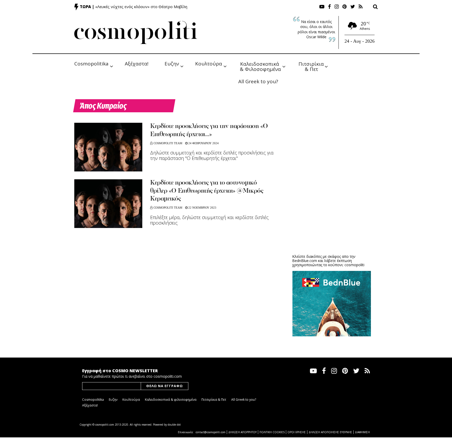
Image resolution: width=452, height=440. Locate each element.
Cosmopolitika (91, 63)
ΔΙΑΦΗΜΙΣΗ (362, 432)
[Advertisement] (331, 209)
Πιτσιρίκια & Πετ (311, 66)
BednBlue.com (304, 260)
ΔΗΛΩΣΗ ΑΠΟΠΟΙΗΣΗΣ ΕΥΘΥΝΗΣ (330, 432)
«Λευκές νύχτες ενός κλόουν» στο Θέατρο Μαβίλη (141, 6)
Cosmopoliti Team (168, 143)
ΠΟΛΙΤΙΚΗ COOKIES (272, 432)
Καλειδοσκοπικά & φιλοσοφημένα (170, 399)
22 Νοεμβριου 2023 (202, 207)
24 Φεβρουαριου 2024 (203, 143)
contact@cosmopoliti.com (210, 432)
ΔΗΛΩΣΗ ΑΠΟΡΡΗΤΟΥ (242, 432)
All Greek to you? (258, 81)
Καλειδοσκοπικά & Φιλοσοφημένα (260, 66)
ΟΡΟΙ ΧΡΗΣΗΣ (296, 432)
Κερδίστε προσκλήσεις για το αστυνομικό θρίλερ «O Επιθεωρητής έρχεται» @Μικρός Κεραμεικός (206, 191)
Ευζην (172, 63)
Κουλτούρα (208, 63)
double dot (174, 424)
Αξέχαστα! (136, 63)
